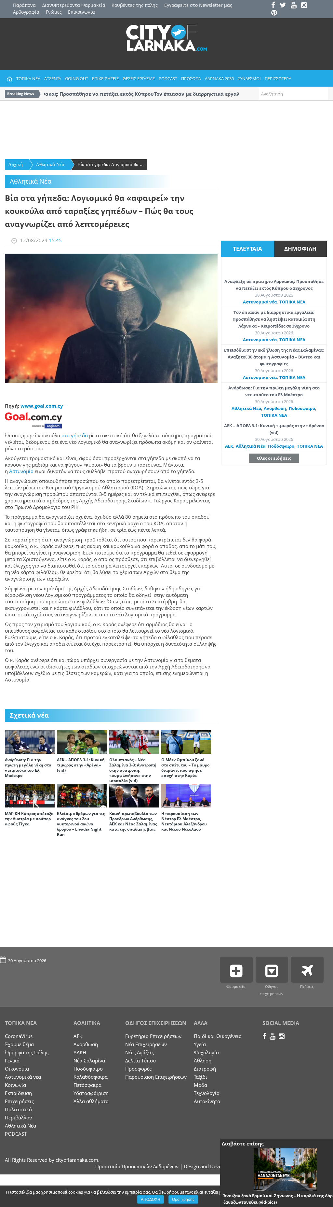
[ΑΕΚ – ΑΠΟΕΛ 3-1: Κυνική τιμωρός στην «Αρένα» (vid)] (82, 741)
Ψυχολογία (206, 1052)
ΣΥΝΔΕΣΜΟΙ (249, 78)
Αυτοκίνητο (207, 1101)
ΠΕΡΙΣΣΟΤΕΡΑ (278, 78)
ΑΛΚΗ (79, 1052)
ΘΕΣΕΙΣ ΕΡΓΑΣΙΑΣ (139, 78)
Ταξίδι (200, 1077)
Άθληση (202, 1060)
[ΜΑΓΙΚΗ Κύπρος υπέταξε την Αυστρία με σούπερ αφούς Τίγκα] (30, 795)
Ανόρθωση (275, 408)
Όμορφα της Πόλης (26, 1052)
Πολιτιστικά (18, 1109)
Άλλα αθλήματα (91, 1101)
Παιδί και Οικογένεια (218, 1036)
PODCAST (168, 78)
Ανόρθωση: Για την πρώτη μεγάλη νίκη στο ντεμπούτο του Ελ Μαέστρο (28, 767)
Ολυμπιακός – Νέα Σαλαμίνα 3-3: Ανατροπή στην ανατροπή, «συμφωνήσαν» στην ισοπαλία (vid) (132, 770)
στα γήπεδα (74, 435)
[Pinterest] (275, 13)
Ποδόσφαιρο (302, 408)
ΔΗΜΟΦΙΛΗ (300, 248)
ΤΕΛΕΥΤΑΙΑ (247, 248)
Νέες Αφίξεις (139, 1052)
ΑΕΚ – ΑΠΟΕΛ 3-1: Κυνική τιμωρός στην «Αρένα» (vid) (81, 765)
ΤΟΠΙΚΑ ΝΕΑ (28, 78)
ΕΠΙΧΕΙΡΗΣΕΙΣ (105, 78)
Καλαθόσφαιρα (90, 1077)
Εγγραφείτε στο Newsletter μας (198, 5)
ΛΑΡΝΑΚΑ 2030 (219, 78)
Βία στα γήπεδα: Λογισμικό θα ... (110, 164)
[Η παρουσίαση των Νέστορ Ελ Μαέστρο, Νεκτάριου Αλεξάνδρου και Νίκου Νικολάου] (186, 795)
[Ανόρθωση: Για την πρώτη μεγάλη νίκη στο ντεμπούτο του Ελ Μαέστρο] (30, 741)
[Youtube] (295, 6)
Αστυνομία (21, 471)
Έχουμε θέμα (19, 1044)
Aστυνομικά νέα (260, 302)
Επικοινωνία (81, 12)
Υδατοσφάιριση (91, 1093)
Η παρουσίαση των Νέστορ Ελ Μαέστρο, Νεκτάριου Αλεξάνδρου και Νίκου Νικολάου (184, 821)
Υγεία (200, 1044)
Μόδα (200, 1085)
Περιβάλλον (18, 1117)
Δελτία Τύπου (140, 1060)
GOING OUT (76, 78)
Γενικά (12, 1060)
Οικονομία (17, 1068)
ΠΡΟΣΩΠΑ (191, 78)
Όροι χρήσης (183, 1199)
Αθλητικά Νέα (50, 164)
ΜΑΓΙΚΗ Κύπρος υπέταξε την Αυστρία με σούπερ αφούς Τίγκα (29, 819)
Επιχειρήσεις (19, 1101)
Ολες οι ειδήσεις (274, 458)
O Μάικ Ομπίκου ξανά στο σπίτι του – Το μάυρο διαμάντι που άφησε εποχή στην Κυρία (185, 767)
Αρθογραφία (26, 12)
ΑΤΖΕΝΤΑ (52, 78)
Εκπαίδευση (18, 1093)
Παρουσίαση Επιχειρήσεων (156, 1077)
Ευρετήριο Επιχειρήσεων (153, 1036)
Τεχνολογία (207, 1093)
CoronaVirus (19, 1036)
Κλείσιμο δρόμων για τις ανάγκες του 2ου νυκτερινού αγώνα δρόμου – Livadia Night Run (81, 824)
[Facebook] (274, 6)
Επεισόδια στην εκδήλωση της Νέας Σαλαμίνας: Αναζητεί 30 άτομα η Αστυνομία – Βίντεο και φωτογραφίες (274, 357)
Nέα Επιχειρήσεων (146, 1044)
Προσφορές (138, 1068)
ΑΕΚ (229, 446)
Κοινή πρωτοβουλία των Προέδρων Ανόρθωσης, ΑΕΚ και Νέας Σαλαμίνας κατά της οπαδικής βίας (133, 821)
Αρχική (15, 164)
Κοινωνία (15, 1085)
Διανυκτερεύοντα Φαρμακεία (73, 5)
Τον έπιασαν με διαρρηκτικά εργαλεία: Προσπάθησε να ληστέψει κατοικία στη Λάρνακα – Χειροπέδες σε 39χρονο (274, 319)
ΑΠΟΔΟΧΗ (150, 1199)
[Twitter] (284, 6)
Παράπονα (24, 5)
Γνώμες (54, 12)
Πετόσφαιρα (87, 1085)
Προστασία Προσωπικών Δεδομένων (137, 1166)
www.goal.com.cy (41, 405)
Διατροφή (205, 1068)
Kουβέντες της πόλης (135, 5)
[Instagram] (305, 6)
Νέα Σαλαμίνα (89, 1060)
